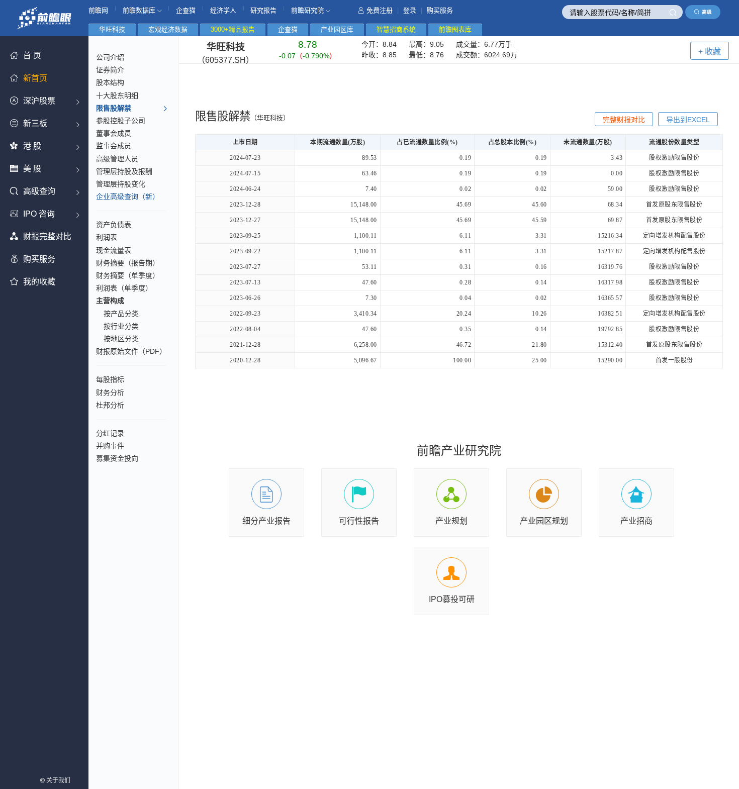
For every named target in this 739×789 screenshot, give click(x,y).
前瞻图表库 (455, 29)
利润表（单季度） (124, 288)
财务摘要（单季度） (127, 275)
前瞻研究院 (308, 10)
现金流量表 (113, 250)
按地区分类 (121, 339)
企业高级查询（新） (127, 196)
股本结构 (110, 82)
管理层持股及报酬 (124, 171)
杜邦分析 (110, 405)
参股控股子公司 (120, 121)
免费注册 (379, 10)
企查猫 (186, 10)
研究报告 (263, 10)
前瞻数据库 (140, 10)
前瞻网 (98, 10)
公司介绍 (110, 57)
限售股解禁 (113, 108)
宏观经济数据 (168, 29)
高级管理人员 (117, 159)
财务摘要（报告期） (127, 263)
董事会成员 (113, 133)
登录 (409, 10)
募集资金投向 (117, 458)
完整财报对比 (624, 120)
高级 (707, 12)
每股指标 (110, 379)
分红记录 (110, 433)
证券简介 (110, 70)
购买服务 (440, 10)
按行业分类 (121, 326)
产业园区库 (337, 29)
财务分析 (110, 392)
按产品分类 (121, 314)
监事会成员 (113, 146)
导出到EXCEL (688, 120)
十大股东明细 (117, 95)
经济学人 (223, 10)
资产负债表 (113, 225)
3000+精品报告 (233, 29)
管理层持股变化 (120, 184)
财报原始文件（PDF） (131, 351)
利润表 (106, 237)
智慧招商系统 (396, 29)
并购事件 (110, 446)
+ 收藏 (709, 51)
